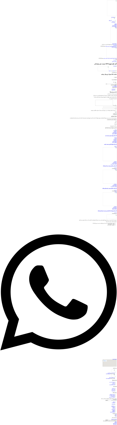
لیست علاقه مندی (112, 384)
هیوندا (110, 70)
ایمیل (116, 108)
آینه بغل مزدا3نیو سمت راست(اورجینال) (109, 188)
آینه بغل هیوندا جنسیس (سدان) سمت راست (110, 58)
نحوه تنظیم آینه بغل (112, 377)
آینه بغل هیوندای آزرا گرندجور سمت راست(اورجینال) (107, 210)
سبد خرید (113, 383)
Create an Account (114, 419)
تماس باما (113, 389)
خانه (116, 44)
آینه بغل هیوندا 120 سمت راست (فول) (111, 46)
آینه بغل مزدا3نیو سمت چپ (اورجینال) (110, 165)
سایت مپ (113, 390)
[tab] (57, 89)
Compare (113, 411)
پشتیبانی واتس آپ (112, 395)
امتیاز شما (115, 98)
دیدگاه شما (115, 105)
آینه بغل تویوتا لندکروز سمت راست (110, 144)
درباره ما (113, 388)
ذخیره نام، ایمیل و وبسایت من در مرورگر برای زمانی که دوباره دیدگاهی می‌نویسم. (103, 110)
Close (116, 414)
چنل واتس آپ (113, 396)
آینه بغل (114, 44)
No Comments (108, 373)
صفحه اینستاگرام (112, 394)
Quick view (115, 132)
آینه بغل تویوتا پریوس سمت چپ (111, 135)
